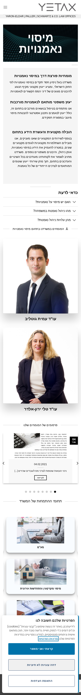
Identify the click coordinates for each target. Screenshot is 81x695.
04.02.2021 (40, 464)
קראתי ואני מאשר (41, 649)
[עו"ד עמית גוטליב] (40, 276)
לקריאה (40, 477)
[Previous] (77, 463)
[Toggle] (74, 202)
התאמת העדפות (41, 681)
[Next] (4, 463)
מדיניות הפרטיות (48, 638)
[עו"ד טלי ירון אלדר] (40, 366)
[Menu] (5, 7)
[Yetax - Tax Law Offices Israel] (57, 7)
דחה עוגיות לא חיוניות (41, 665)
